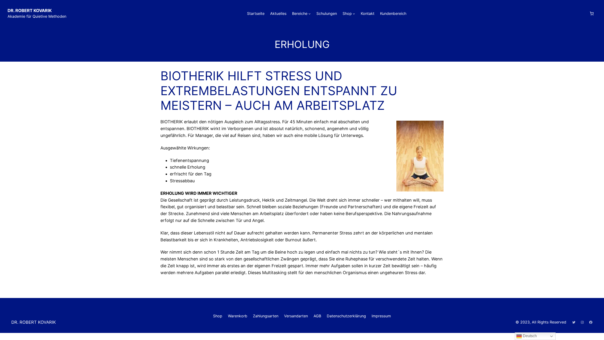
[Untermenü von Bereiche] (309, 14)
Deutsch (529, 336)
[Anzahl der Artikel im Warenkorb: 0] (591, 13)
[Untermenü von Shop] (354, 14)
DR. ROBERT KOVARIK (30, 10)
